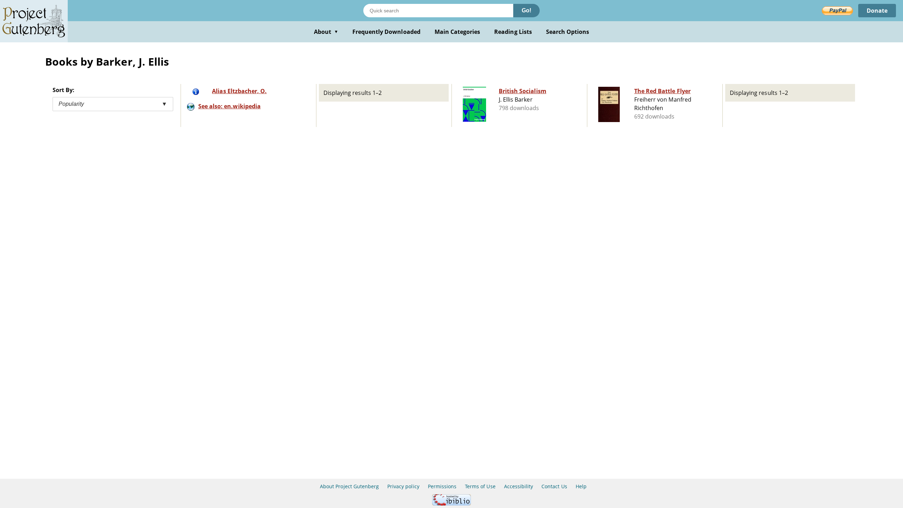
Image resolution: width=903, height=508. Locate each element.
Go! (526, 10)
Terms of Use (480, 486)
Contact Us (554, 486)
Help (581, 486)
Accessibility (518, 486)
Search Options (567, 32)
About (326, 32)
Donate (877, 10)
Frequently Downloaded (386, 32)
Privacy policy (403, 486)
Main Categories (457, 32)
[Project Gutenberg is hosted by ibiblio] (451, 503)
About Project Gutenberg (349, 486)
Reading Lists (513, 32)
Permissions (442, 486)
